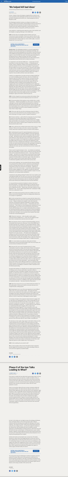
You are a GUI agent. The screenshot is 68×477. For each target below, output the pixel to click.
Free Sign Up (36, 44)
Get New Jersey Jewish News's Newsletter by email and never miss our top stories (19, 45)
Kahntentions (12, 468)
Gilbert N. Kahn (13, 373)
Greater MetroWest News (17, 354)
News (11, 354)
